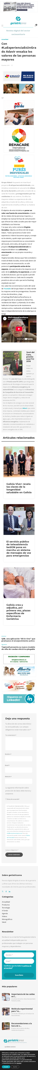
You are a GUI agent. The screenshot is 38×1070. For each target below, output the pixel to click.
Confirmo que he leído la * (17, 967)
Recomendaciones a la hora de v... (21, 1024)
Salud (4, 922)
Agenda (5, 913)
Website (8, 776)
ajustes (19, 1063)
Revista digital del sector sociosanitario (18, 32)
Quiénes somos (10, 1047)
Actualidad (4, 39)
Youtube (7, 288)
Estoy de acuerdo (13, 799)
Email (7, 765)
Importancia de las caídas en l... (23, 995)
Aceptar (6, 1067)
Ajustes (15, 1067)
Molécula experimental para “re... (22, 1010)
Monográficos (7, 919)
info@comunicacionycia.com (14, 833)
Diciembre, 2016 (5, 65)
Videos (4, 916)
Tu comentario (10, 735)
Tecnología (6, 908)
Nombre (8, 754)
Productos (6, 905)
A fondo (5, 910)
